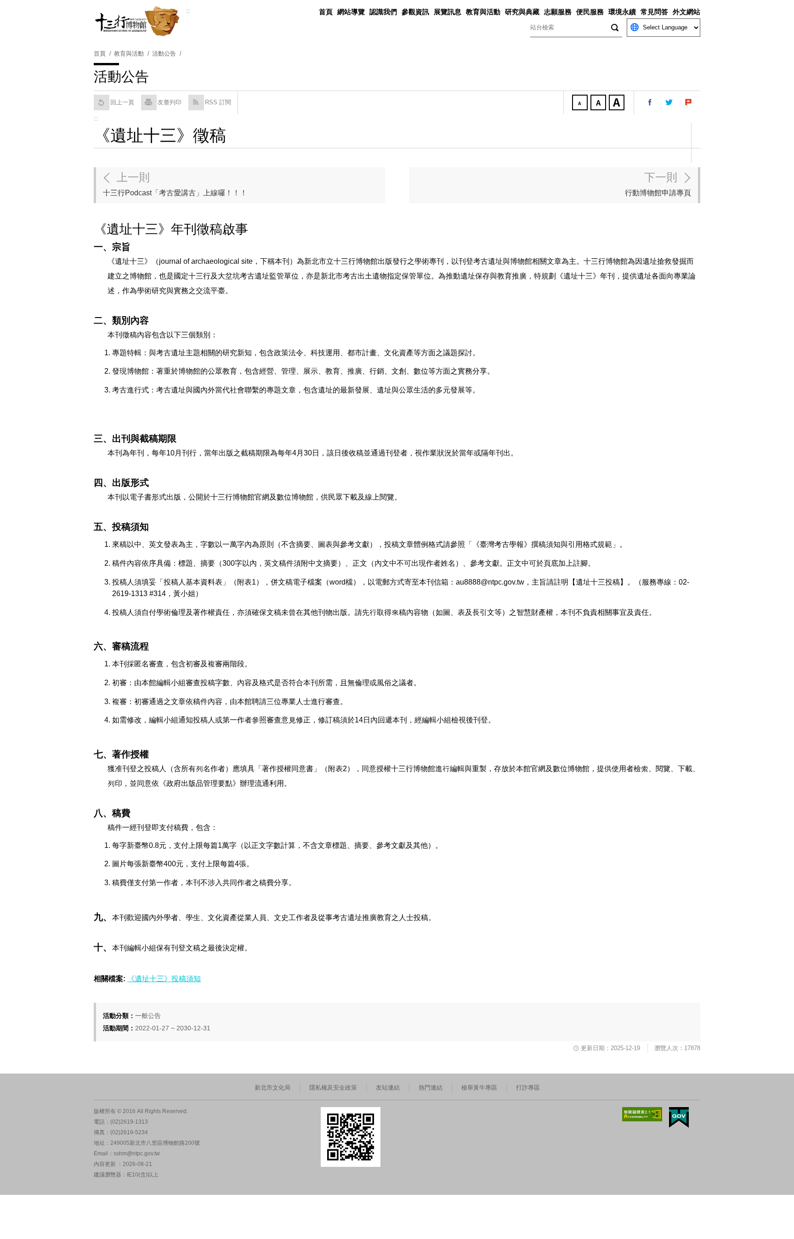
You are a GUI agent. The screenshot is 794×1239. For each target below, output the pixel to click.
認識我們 (383, 12)
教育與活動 (483, 12)
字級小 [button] (581, 103)
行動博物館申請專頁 (658, 184)
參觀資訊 (415, 12)
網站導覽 (351, 12)
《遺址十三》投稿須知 (164, 979)
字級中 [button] (599, 103)
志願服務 (558, 12)
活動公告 (164, 53)
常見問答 (654, 12)
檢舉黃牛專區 (479, 1087)
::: (188, 11)
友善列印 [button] (169, 102)
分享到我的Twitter (669, 102)
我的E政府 (679, 1117)
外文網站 (686, 12)
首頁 (326, 12)
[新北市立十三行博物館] (140, 21)
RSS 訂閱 (218, 102)
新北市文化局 (272, 1087)
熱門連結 (430, 1087)
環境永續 (622, 12)
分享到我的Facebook (650, 102)
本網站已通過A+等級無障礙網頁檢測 (642, 1114)
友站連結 (388, 1087)
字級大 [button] (617, 103)
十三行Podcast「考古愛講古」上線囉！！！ (175, 184)
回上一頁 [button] (122, 102)
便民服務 (590, 12)
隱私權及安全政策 (333, 1087)
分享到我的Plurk (689, 102)
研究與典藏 (522, 12)
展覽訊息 (447, 12)
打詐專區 (528, 1087)
